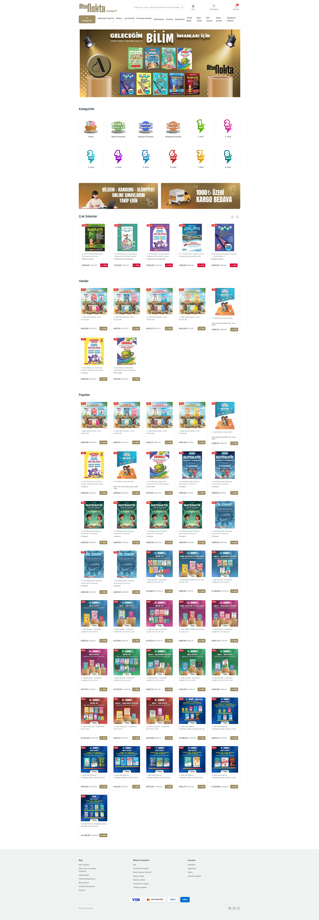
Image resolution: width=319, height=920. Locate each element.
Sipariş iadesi (139, 880)
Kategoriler (87, 21)
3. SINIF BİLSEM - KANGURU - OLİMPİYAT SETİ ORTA (190, 679)
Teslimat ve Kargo (141, 884)
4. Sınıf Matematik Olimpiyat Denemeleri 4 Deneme (222, 483)
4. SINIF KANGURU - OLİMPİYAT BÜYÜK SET (92, 728)
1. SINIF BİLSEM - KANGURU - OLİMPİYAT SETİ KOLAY (222, 581)
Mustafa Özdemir (185, 259)
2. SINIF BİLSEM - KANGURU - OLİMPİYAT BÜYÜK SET (157, 630)
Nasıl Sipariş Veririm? (142, 872)
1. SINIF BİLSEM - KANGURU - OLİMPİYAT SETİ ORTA (91, 630)
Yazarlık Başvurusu (87, 879)
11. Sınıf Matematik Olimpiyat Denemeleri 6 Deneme (124, 582)
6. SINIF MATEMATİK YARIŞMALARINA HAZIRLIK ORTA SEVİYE (126, 776)
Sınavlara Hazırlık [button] (144, 18)
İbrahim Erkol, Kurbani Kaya (91, 259)
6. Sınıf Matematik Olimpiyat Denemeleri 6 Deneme (124, 532)
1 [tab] (159, 93)
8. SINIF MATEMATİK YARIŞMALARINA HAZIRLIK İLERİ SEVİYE (191, 776)
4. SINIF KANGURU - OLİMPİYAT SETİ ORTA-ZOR (158, 728)
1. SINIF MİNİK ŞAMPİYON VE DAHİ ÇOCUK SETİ (191, 581)
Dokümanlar (159, 19)
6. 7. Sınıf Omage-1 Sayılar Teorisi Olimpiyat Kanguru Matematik (159, 255)
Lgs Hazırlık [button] (129, 18)
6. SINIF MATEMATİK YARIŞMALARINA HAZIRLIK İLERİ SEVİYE (93, 776)
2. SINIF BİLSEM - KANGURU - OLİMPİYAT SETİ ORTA (92, 679)
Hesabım (191, 865)
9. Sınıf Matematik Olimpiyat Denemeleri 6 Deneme (222, 532)
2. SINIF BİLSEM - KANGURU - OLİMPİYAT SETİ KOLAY (223, 630)
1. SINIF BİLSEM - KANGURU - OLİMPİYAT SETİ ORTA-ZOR (124, 630)
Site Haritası (84, 865)
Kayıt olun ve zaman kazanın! (87, 869)
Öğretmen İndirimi (231, 19)
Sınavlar (169, 19)
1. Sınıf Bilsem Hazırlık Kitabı (124, 481)
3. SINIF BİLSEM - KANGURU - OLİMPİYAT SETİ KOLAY (157, 679)
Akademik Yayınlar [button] (106, 18)
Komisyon (84, 373)
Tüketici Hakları (140, 887)
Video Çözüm (219, 19)
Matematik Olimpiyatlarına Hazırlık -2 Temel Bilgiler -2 (223, 255)
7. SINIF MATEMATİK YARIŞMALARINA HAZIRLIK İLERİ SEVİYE (158, 776)
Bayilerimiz (180, 19)
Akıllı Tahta (199, 19)
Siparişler (192, 868)
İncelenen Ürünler (141, 868)
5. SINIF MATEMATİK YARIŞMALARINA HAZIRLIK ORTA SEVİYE (224, 728)
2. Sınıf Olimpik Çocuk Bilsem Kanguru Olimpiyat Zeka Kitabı (92, 369)
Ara (134, 865)
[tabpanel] (160, 63)
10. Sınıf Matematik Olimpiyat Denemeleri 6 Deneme (91, 582)
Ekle (105, 265)
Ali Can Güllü (118, 373)
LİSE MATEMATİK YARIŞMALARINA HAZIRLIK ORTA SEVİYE (94, 825)
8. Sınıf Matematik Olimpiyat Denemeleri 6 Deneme (189, 532)
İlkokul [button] (119, 18)
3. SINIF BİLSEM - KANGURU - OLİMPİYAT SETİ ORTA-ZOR (223, 679)
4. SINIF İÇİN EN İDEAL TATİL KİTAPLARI (189, 318)
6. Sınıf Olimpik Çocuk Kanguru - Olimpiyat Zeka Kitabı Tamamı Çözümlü (94, 255)
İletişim (82, 890)
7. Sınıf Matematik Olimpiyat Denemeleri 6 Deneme (156, 532)
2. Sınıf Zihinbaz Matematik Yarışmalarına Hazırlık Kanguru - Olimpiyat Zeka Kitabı (125, 369)
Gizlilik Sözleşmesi (87, 886)
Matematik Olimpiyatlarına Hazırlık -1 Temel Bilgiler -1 (191, 255)
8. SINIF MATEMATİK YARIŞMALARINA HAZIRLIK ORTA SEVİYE (224, 776)
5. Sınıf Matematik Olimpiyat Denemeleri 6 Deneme (91, 532)
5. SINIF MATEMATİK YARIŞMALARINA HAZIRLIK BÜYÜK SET (192, 728)
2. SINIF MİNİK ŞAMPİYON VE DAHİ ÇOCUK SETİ (191, 630)
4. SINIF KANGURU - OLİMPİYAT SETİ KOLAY (125, 728)
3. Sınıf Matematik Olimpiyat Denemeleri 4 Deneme (189, 483)
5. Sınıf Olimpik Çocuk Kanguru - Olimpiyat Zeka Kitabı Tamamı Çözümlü (126, 255)
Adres (190, 872)
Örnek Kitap (189, 19)
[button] (236, 7)
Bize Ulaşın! (84, 883)
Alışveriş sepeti (194, 876)
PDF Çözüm (209, 19)
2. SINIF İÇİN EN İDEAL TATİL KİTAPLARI (124, 318)
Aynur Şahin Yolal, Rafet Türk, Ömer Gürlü (224, 324)
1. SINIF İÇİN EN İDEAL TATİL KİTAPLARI (91, 318)
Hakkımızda (84, 875)
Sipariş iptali (138, 876)
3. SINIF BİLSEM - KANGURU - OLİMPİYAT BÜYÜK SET (124, 679)
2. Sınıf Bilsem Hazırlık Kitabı (222, 318)
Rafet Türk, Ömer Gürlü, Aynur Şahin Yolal (126, 487)
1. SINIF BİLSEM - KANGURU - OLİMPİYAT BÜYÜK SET (157, 581)
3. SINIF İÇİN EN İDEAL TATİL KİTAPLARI (156, 318)
